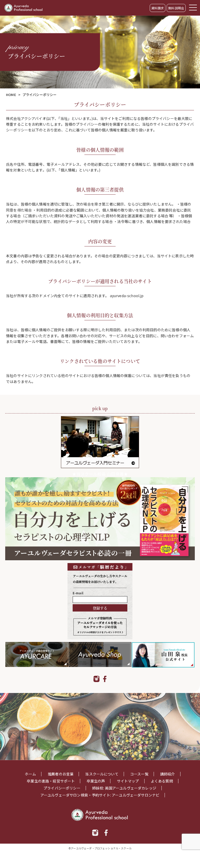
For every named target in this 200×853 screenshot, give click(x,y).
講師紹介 (167, 774)
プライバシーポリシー (61, 788)
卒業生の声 (96, 781)
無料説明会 (176, 8)
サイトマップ (128, 781)
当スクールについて (101, 774)
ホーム (30, 774)
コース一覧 (139, 774)
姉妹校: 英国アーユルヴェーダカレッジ (124, 788)
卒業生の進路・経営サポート (51, 781)
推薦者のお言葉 (60, 774)
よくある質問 (162, 781)
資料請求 (157, 8)
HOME (11, 94)
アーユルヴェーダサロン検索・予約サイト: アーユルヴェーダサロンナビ (99, 795)
